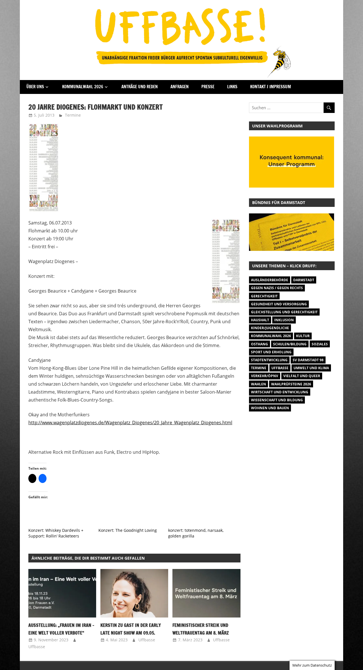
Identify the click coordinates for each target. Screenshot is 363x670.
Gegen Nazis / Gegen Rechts (277, 287)
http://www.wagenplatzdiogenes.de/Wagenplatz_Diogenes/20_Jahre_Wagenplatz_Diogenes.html (130, 422)
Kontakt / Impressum (270, 87)
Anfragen (179, 87)
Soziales (320, 344)
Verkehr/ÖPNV (264, 375)
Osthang (259, 344)
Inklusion (284, 320)
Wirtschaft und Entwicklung (279, 392)
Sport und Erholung (271, 352)
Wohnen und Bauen (270, 408)
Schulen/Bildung (290, 344)
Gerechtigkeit (264, 296)
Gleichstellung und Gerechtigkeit (284, 312)
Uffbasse (36, 646)
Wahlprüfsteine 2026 (291, 384)
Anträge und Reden (139, 87)
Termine (73, 115)
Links (232, 87)
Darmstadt (303, 280)
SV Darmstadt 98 (308, 360)
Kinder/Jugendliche (270, 327)
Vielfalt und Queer (301, 375)
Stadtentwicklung (269, 360)
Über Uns (35, 87)
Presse (207, 87)
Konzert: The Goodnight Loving (127, 530)
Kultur (303, 335)
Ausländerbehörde (269, 280)
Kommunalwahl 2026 (82, 87)
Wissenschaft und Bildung (277, 400)
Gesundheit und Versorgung (279, 304)
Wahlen (258, 384)
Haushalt (260, 320)
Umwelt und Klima (311, 368)
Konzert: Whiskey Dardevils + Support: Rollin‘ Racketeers (55, 533)
